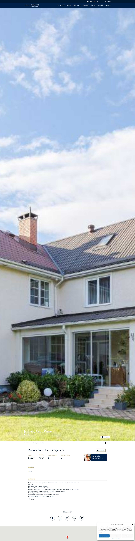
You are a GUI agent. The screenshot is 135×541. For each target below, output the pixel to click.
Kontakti (108, 5)
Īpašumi (68, 5)
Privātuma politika (115, 538)
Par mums (86, 5)
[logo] (31, 5)
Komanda (100, 5)
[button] (132, 524)
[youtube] (94, 2)
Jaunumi (93, 5)
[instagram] (97, 2)
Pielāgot (127, 536)
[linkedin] (91, 2)
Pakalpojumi (77, 5)
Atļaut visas (104, 536)
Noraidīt (116, 536)
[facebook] (88, 2)
